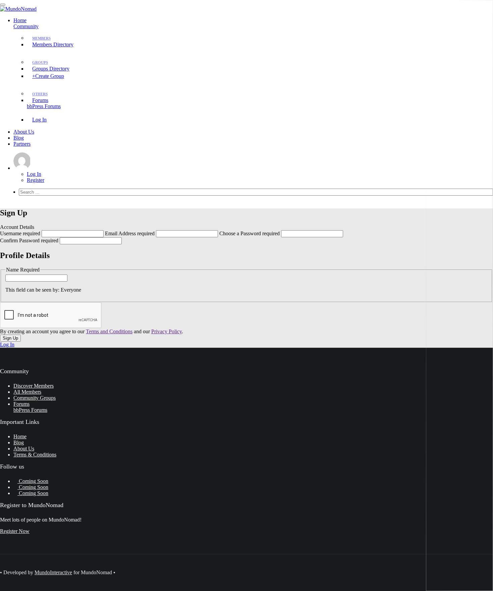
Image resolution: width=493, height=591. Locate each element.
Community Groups (34, 398)
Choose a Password (249, 233)
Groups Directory (50, 68)
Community (26, 26)
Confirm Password (29, 240)
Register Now (15, 531)
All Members (27, 392)
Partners (22, 144)
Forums (44, 103)
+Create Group (48, 76)
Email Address (130, 233)
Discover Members (33, 386)
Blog (18, 138)
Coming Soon (32, 481)
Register (35, 180)
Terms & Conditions (34, 454)
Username (20, 233)
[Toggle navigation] (2, 5)
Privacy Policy (166, 331)
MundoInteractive (53, 572)
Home (19, 20)
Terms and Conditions (109, 331)
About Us (23, 132)
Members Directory (52, 44)
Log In (39, 119)
